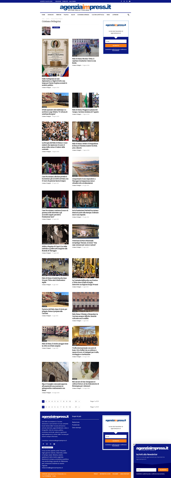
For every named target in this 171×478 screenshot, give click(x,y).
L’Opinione (115, 14)
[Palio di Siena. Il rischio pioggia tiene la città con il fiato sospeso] (55, 334)
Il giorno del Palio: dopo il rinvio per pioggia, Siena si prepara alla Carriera (54, 311)
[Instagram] (124, 1)
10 (70, 401)
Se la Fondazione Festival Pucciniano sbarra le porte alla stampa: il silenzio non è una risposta (85, 213)
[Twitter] (127, 1)
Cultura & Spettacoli (98, 14)
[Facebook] (121, 1)
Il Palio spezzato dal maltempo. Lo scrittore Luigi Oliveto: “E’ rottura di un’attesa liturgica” (54, 112)
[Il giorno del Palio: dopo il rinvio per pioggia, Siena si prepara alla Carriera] (55, 299)
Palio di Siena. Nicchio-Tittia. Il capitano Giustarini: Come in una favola (84, 61)
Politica (66, 14)
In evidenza (75, 237)
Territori (58, 14)
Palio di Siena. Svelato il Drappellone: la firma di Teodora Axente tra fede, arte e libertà (85, 146)
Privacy (96, 474)
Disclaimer (115, 474)
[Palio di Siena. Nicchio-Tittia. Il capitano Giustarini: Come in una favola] (85, 48)
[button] (128, 15)
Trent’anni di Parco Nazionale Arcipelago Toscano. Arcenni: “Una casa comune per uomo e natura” (84, 243)
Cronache (50, 14)
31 (76, 401)
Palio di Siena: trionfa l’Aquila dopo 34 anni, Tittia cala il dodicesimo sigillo (54, 280)
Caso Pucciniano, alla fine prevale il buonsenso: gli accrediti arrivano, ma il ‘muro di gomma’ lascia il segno (55, 179)
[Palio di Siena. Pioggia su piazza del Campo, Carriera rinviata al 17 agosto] (85, 100)
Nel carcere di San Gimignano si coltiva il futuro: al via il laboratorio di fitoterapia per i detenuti (85, 384)
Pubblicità (65, 1)
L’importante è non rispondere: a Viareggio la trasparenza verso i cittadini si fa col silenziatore (84, 181)
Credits (54, 476)
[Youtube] (130, 1)
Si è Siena (75, 107)
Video (108, 14)
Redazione (58, 1)
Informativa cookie (105, 474)
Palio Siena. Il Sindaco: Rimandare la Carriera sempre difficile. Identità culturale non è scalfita (85, 316)
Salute (73, 14)
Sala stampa (72, 1)
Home (43, 14)
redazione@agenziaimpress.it (58, 440)
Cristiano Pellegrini (46, 87)
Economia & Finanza (83, 14)
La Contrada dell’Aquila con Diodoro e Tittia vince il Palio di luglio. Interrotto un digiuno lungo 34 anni (85, 282)
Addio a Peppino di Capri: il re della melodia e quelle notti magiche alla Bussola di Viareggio (54, 248)
